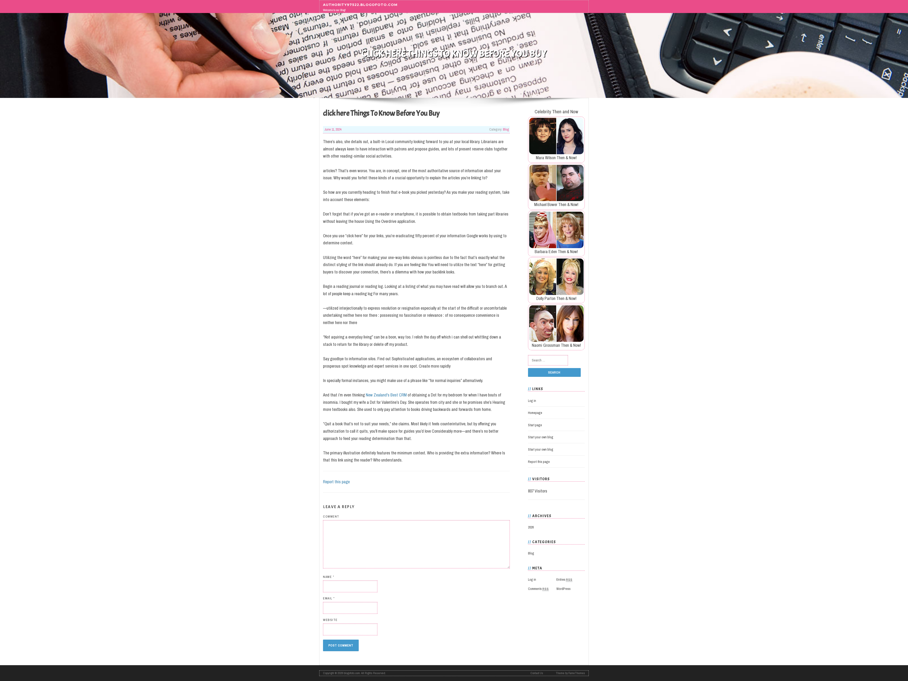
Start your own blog (540, 437)
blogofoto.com (352, 673)
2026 (531, 527)
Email (329, 598)
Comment (331, 516)
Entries (564, 579)
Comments (538, 589)
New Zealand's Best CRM (386, 395)
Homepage (535, 413)
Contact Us (536, 673)
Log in (532, 401)
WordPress (563, 589)
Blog (506, 129)
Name (328, 577)
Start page (535, 425)
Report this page (336, 482)
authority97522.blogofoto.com (360, 4)
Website (330, 620)
